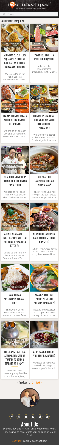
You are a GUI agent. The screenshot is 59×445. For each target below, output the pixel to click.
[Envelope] (47, 416)
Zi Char (36, 165)
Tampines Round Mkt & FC (14, 169)
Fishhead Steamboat (13, 340)
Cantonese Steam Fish (14, 104)
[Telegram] (33, 416)
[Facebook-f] (11, 416)
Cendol (36, 340)
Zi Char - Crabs (40, 169)
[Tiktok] (40, 416)
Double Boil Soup (11, 47)
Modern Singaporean (44, 104)
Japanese (37, 47)
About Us (29, 424)
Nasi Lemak (8, 283)
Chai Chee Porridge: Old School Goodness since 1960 (15, 181)
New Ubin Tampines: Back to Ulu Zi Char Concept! (44, 238)
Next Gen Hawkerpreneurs (42, 287)
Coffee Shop (39, 222)
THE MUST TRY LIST (41, 226)
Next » (39, 382)
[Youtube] (26, 416)
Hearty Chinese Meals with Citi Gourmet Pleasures (15, 120)
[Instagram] (19, 416)
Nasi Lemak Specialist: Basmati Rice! (14, 299)
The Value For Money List (14, 226)
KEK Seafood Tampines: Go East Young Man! (44, 181)
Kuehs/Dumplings (12, 43)
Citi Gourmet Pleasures (9, 108)
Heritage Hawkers (12, 165)
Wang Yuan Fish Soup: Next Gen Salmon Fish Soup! (44, 299)
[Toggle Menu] (54, 5)
